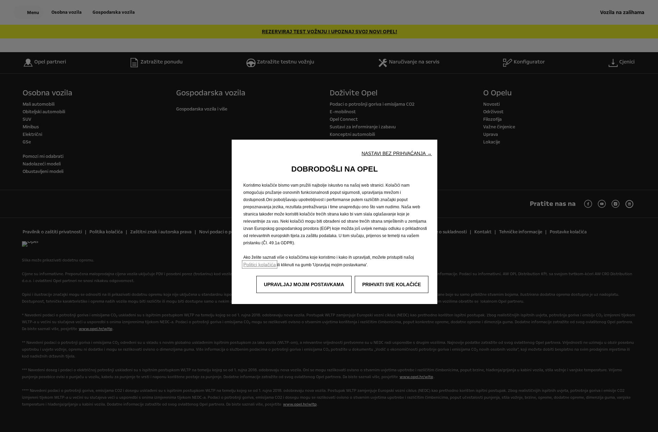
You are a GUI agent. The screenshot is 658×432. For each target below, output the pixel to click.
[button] (397, 153)
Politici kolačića (259, 264)
